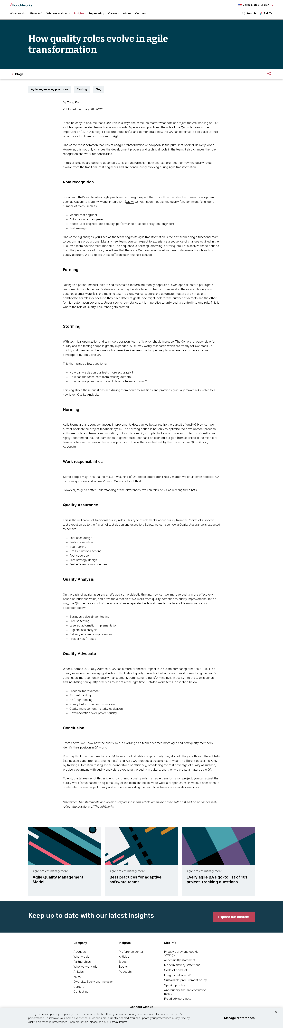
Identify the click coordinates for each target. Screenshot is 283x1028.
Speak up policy (175, 985)
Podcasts (125, 971)
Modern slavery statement (182, 965)
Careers (79, 986)
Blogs (123, 961)
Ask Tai (268, 13)
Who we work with (86, 966)
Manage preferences (239, 1018)
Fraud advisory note (177, 998)
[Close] (275, 1011)
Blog (98, 89)
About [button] (127, 13)
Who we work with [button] (58, 13)
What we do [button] (17, 13)
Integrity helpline (175, 975)
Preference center (131, 951)
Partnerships (82, 961)
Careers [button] (113, 13)
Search (251, 13)
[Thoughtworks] (21, 3)
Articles (124, 956)
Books (123, 966)
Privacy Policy (118, 1022)
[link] (234, 917)
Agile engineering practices (49, 89)
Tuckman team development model (87, 246)
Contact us (81, 991)
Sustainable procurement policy (185, 980)
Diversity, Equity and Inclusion (93, 981)
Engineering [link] (96, 13)
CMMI (130, 201)
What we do (82, 956)
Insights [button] (79, 13)
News (77, 976)
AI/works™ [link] (35, 13)
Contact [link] (140, 13)
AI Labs (79, 971)
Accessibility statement (179, 960)
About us (80, 951)
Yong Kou (73, 102)
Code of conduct (175, 970)
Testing (82, 89)
